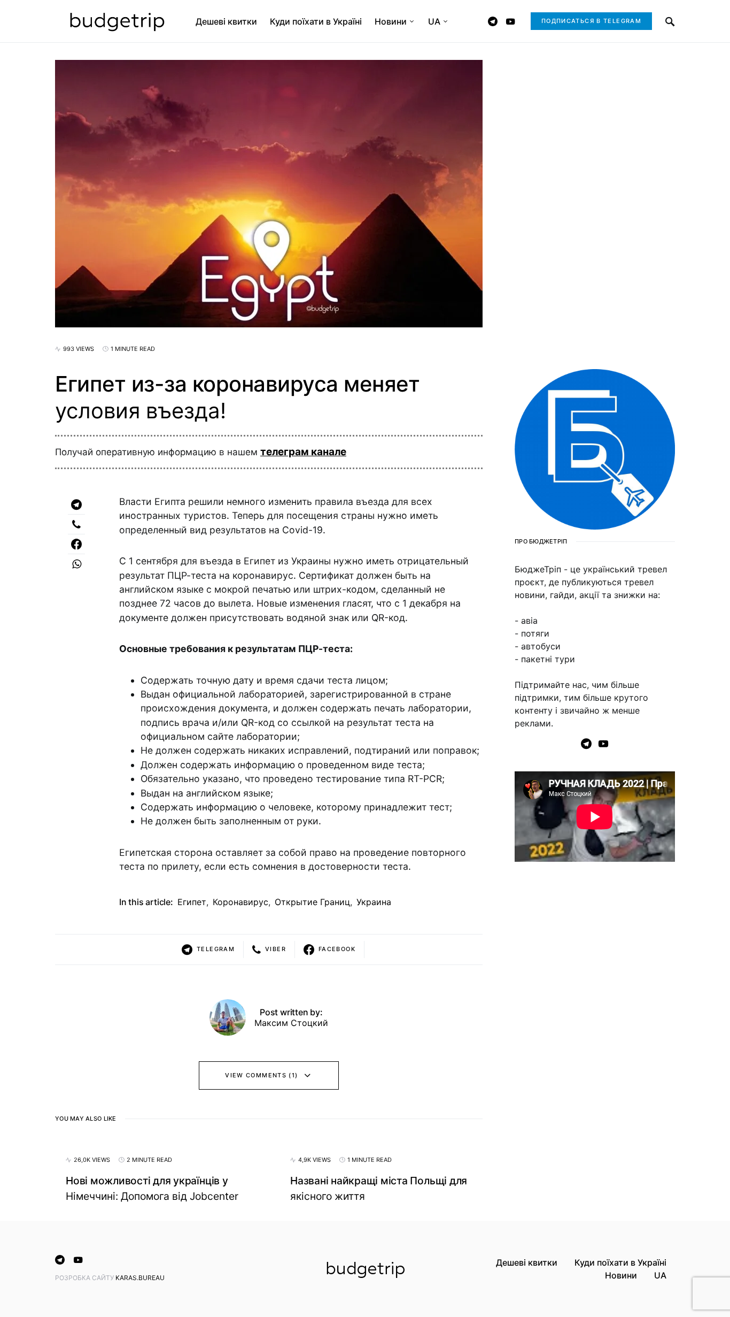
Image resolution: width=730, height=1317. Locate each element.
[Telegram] (493, 21)
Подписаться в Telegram (591, 21)
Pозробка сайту (85, 1278)
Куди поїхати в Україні (620, 1262)
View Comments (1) (261, 1075)
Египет (191, 902)
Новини (621, 1275)
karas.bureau (140, 1278)
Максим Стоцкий (291, 1022)
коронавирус (240, 902)
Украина (373, 902)
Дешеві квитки (526, 1262)
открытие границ (312, 902)
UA (660, 1275)
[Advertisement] (595, 1043)
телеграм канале (303, 452)
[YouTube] (510, 21)
